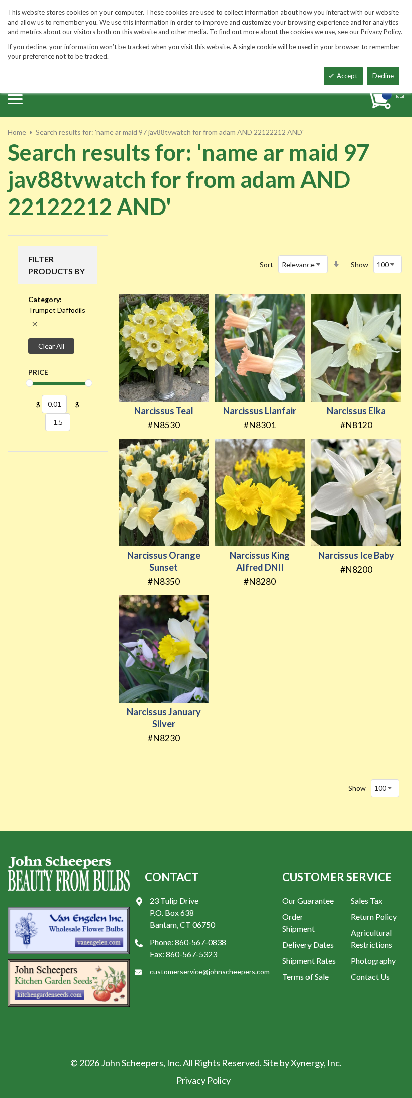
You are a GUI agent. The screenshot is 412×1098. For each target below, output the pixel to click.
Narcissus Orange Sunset (163, 561)
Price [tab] (38, 372)
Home (17, 132)
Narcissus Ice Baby (356, 555)
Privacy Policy (203, 1080)
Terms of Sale (305, 976)
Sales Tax (366, 900)
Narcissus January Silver (164, 717)
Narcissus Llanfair (259, 410)
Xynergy (307, 1062)
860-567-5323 (191, 954)
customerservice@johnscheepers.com (210, 971)
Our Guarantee (308, 900)
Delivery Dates (308, 944)
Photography (373, 960)
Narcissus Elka (356, 410)
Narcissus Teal (163, 410)
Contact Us (370, 976)
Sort (266, 264)
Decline (383, 76)
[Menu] (15, 99)
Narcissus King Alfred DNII (260, 561)
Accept (347, 76)
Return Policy (374, 916)
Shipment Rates (309, 960)
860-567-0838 (200, 942)
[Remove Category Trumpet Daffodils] (34, 324)
